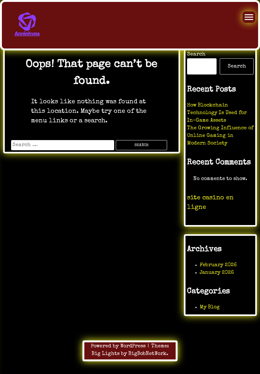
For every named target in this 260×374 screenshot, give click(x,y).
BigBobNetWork (147, 354)
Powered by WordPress (119, 346)
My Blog (210, 307)
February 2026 (218, 265)
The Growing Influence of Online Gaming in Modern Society (220, 136)
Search (196, 54)
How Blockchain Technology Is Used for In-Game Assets (217, 113)
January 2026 (217, 272)
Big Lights (106, 354)
